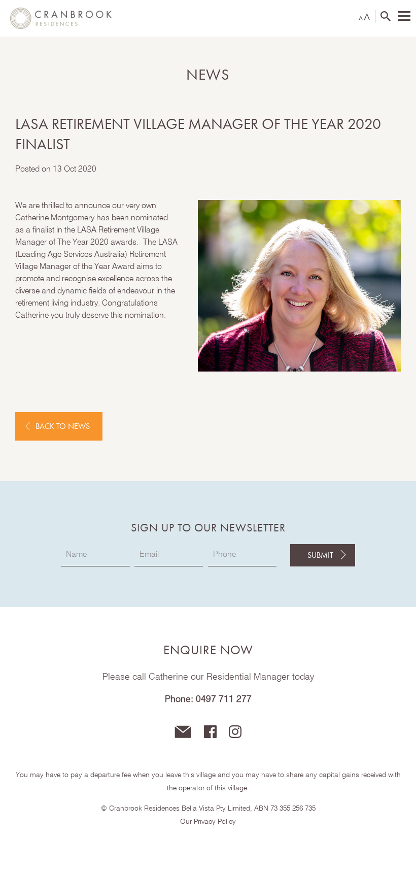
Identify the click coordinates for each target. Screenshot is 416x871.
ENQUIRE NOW (208, 650)
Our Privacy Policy (208, 821)
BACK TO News (63, 426)
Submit (320, 555)
